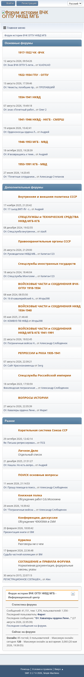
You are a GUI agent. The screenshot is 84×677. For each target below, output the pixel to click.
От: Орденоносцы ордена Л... (20, 132)
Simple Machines (51, 673)
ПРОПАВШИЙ (47, 87)
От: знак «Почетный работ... (19, 109)
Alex (48, 579)
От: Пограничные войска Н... (20, 343)
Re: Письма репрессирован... (20, 442)
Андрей (44, 132)
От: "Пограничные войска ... (20, 509)
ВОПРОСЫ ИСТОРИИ (33, 398)
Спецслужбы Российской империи (44, 375)
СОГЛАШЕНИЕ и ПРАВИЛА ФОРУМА (44, 561)
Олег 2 (42, 109)
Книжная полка (30, 495)
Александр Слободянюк (53, 343)
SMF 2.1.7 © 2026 (33, 673)
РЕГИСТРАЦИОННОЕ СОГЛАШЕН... (23, 579)
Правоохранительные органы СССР (44, 241)
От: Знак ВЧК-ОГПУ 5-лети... (19, 65)
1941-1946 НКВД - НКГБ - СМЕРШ (41, 119)
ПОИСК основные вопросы (38, 475)
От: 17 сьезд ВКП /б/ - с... (17, 209)
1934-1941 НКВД (29, 97)
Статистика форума (24, 604)
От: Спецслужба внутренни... (20, 231)
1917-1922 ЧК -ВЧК (31, 52)
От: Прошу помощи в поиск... (20, 487)
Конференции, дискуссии (38, 517)
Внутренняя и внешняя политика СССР (47, 196)
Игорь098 (44, 298)
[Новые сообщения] (10, 52)
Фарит (43, 410)
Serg (40, 365)
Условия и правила (42, 669)
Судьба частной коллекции (19, 554)
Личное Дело (28, 450)
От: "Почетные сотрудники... (20, 176)
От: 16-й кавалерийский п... (19, 298)
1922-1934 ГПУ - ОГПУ (33, 75)
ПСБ (42, 442)
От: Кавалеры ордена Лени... (20, 410)
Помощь (25, 669)
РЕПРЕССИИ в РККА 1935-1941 (39, 353)
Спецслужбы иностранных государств (47, 264)
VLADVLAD (44, 65)
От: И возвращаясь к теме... (19, 154)
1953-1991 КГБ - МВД (32, 164)
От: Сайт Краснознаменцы (19, 365)
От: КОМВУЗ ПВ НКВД (16, 321)
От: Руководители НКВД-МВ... (20, 254)
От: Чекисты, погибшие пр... (19, 87)
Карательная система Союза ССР (42, 430)
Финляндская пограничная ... (21, 388)
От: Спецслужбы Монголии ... (20, 276)
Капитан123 (48, 254)
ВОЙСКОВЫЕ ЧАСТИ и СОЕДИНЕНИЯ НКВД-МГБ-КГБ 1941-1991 (44, 330)
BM (32, 532)
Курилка (24, 540)
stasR (43, 231)
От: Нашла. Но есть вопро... (19, 465)
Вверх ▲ (59, 669)
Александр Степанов (52, 176)
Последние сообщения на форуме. (27, 625)
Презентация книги (15, 532)
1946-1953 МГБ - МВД (33, 142)
